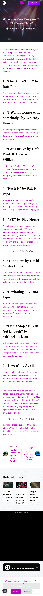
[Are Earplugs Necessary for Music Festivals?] (21, 485)
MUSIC (34, 3)
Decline (27, 591)
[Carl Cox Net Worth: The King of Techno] (8, 485)
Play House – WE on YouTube (20, 251)
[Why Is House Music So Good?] (35, 485)
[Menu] (21, 2)
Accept (15, 591)
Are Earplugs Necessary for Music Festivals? (20, 497)
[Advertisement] (21, 535)
